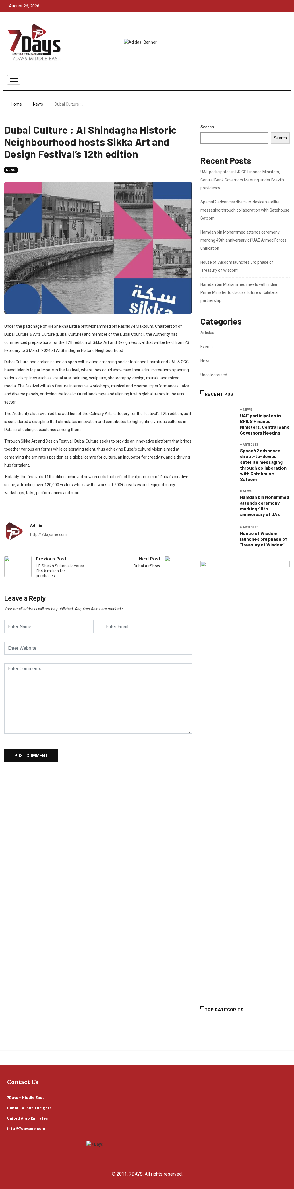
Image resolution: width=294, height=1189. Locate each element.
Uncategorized (213, 375)
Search (207, 127)
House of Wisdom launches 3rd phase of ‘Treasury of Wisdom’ (263, 538)
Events (206, 346)
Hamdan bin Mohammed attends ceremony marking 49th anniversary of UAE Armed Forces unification (243, 240)
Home (16, 104)
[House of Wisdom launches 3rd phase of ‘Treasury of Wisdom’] (217, 536)
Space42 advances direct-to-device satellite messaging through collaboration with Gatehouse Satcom (244, 210)
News (38, 104)
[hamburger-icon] (13, 80)
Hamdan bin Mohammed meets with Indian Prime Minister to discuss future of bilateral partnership (239, 292)
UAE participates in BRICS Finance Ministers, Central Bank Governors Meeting (264, 424)
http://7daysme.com (48, 534)
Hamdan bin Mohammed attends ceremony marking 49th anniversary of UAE (264, 505)
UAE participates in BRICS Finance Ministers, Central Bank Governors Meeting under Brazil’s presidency (242, 180)
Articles (207, 332)
